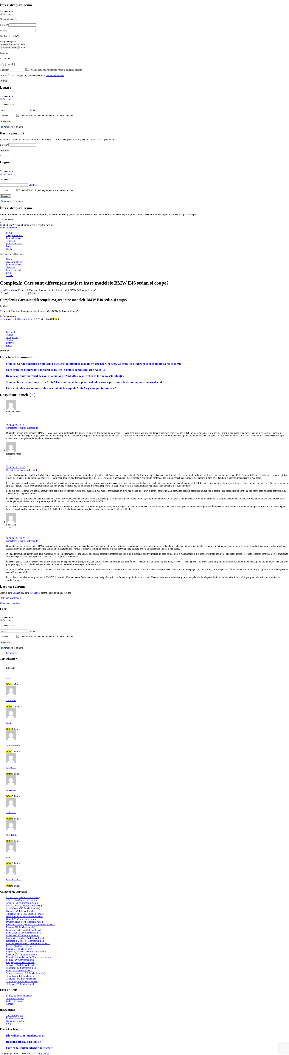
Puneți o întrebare (8, 227)
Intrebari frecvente (14, 1018)
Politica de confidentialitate (19, 995)
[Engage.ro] (12, 254)
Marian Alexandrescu (14, 880)
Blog (8, 246)
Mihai (8, 857)
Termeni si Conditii (15, 998)
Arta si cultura (24, 905)
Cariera (20, 911)
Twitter (9, 334)
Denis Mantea (11, 768)
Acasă (3, 290)
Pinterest (10, 343)
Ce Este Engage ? (14, 1015)
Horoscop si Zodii (25, 940)
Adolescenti (23, 897)
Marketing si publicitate (28, 957)
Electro (20, 927)
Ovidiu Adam (11, 813)
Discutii (21, 919)
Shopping (21, 968)
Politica (20, 959)
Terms (3, 75)
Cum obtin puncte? (15, 1021)
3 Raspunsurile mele (26, 319)
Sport (19, 970)
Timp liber (22, 981)
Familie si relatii (24, 930)
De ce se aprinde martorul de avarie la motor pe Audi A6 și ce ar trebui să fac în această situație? (65, 375)
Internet (21, 946)
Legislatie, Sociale (26, 951)
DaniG (8, 723)
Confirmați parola (9, 36)
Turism (21, 984)
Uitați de (32, 110)
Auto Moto (12, 290)
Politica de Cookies (15, 1001)
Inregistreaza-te (13, 653)
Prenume (4, 53)
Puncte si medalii (14, 243)
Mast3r (8, 678)
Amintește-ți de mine (13, 127)
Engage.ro (44, 1053)
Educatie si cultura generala (30, 924)
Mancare (21, 954)
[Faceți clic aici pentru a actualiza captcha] (30, 69)
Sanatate (21, 965)
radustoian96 (11, 701)
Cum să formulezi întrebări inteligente (29, 1047)
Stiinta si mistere (25, 973)
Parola (3, 30)
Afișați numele (7, 64)
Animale (22, 903)
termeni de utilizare (55, 75)
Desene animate (24, 916)
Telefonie (21, 978)
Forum (9, 232)
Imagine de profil (8, 41)
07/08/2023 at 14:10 (15, 467)
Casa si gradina (25, 913)
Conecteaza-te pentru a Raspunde (22, 428)
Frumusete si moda (26, 938)
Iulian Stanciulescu (13, 745)
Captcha (4, 69)
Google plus (12, 337)
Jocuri (20, 949)
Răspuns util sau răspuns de (23, 1041)
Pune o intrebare (14, 238)
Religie (20, 962)
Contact (9, 249)
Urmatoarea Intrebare (10, 603)
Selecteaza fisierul (9, 47)
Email (9, 345)
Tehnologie (22, 976)
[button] (6, 14)
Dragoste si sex (24, 922)
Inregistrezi (35, 592)
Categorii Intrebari (14, 235)
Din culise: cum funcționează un (25, 1035)
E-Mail (4, 25)
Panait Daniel (11, 790)
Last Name (5, 58)
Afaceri (21, 900)
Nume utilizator (8, 19)
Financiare (22, 935)
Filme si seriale (24, 932)
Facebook (10, 332)
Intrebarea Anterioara (10, 598)
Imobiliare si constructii (28, 943)
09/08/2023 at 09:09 (15, 425)
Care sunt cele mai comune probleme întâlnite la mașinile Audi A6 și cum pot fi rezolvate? (61, 388)
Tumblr (9, 340)
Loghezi (16, 592)
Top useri (10, 241)
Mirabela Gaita (11, 835)
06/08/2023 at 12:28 (15, 538)
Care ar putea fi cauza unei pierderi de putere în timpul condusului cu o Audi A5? (56, 369)
